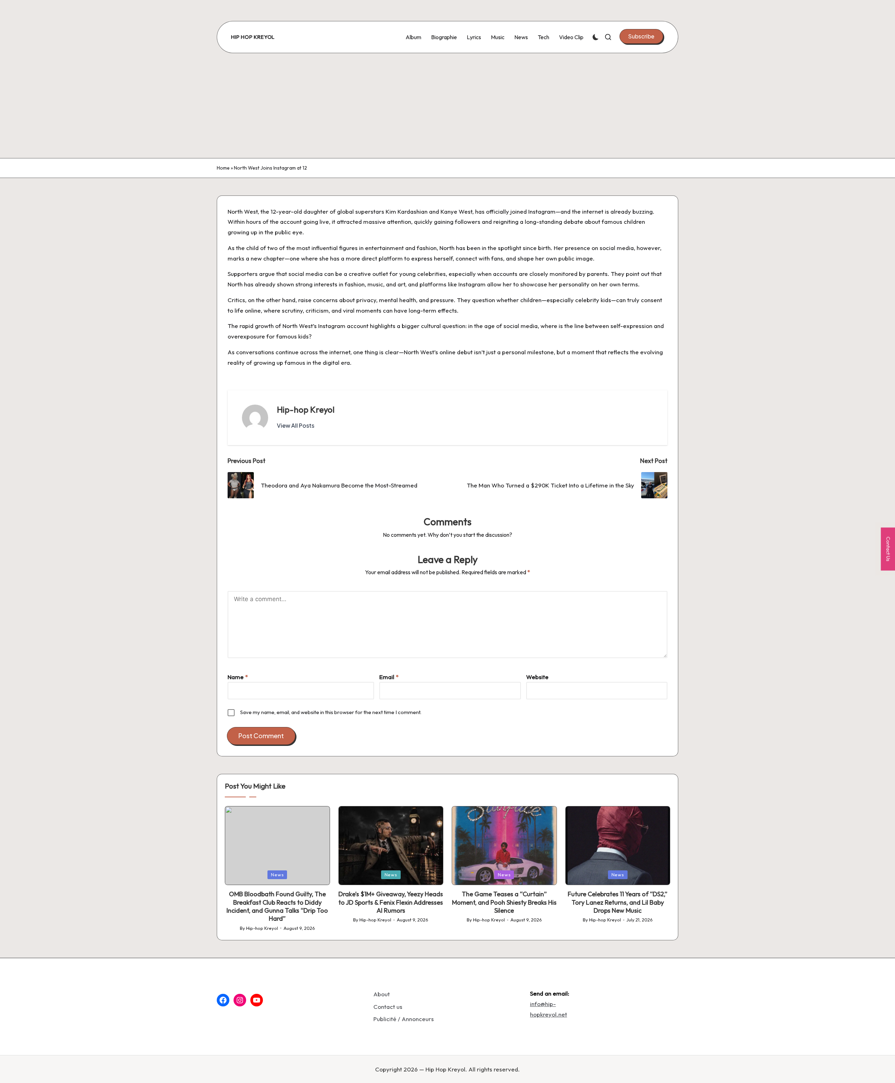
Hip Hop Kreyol (253, 37)
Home (223, 168)
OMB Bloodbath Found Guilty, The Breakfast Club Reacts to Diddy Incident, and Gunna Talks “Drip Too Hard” (277, 906)
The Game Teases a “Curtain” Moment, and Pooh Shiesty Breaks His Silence (504, 902)
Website (537, 677)
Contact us (387, 1006)
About (381, 994)
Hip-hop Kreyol (306, 409)
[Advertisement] (447, 106)
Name (238, 677)
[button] (641, 36)
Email (389, 677)
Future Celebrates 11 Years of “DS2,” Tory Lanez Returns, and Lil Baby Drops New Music (617, 902)
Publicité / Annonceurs (403, 1019)
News (277, 874)
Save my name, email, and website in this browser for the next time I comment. (330, 712)
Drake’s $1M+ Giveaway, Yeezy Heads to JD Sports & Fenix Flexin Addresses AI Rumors (390, 902)
